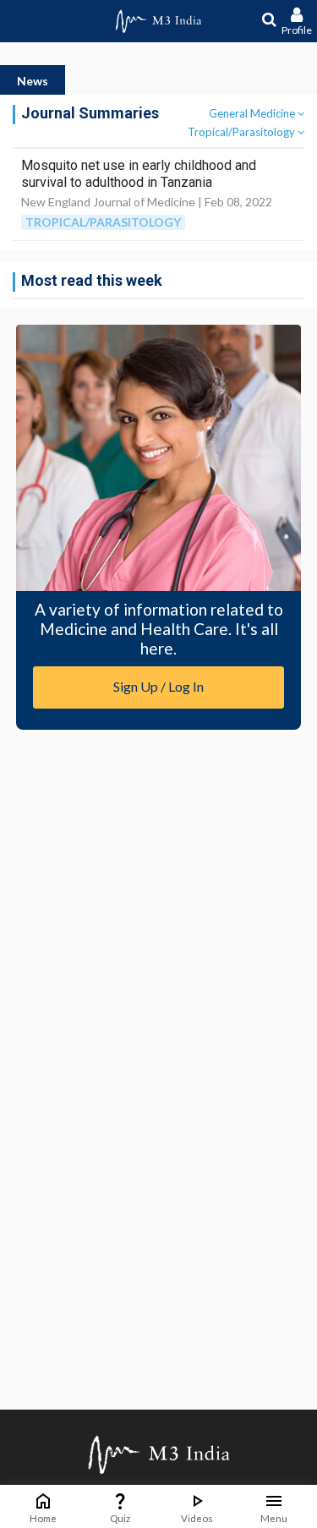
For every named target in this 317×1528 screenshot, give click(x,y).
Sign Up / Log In (158, 686)
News (32, 81)
